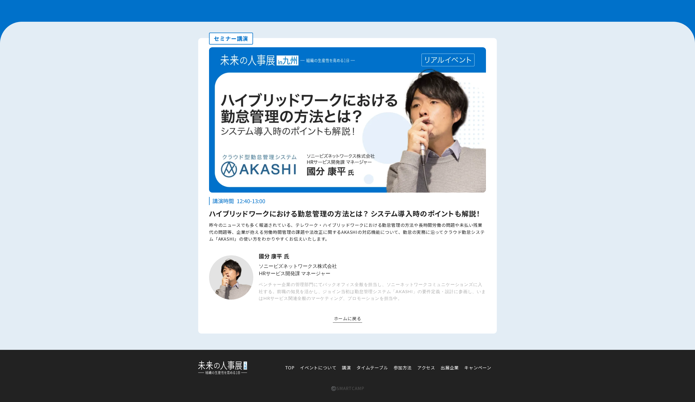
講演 (346, 367)
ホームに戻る (347, 318)
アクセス (426, 367)
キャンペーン (477, 367)
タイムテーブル (372, 367)
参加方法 (403, 367)
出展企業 (450, 367)
